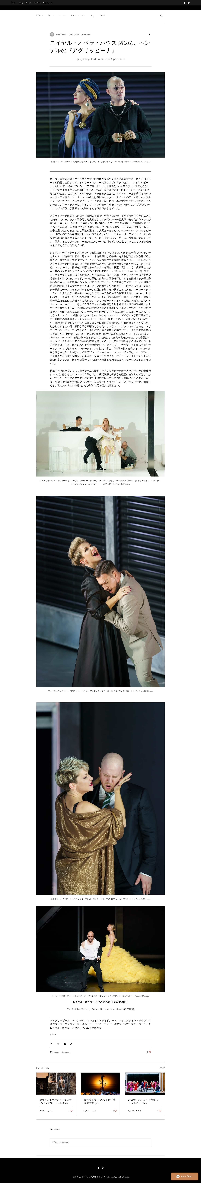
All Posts (39, 15)
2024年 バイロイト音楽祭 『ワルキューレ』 (144, 1101)
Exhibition (103, 15)
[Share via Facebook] (51, 1043)
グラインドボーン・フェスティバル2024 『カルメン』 (56, 1101)
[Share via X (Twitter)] (58, 1043)
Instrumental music (78, 15)
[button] (161, 16)
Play (92, 15)
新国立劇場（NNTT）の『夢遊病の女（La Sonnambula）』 (100, 1101)
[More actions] (149, 34)
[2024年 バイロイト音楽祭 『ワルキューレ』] (145, 1084)
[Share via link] (71, 1043)
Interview (62, 15)
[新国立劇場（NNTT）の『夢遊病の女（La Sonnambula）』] (100, 1084)
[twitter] (188, 2)
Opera (50, 15)
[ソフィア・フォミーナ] (56, 1084)
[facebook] (184, 2)
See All (162, 1067)
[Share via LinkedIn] (64, 1043)
